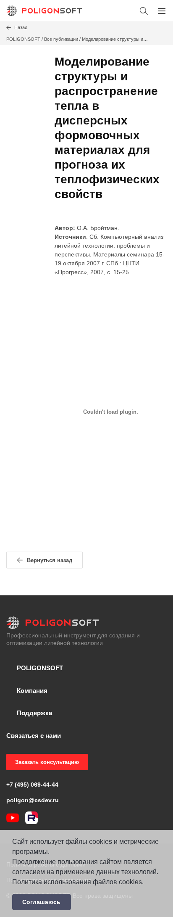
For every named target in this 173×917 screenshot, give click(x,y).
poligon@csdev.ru (32, 800)
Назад (20, 27)
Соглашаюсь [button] (41, 902)
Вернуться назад (49, 560)
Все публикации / (63, 39)
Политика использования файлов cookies (77, 881)
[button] (143, 10)
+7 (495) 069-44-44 (32, 784)
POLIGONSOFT (23, 39)
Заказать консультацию (47, 762)
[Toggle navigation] (161, 10)
